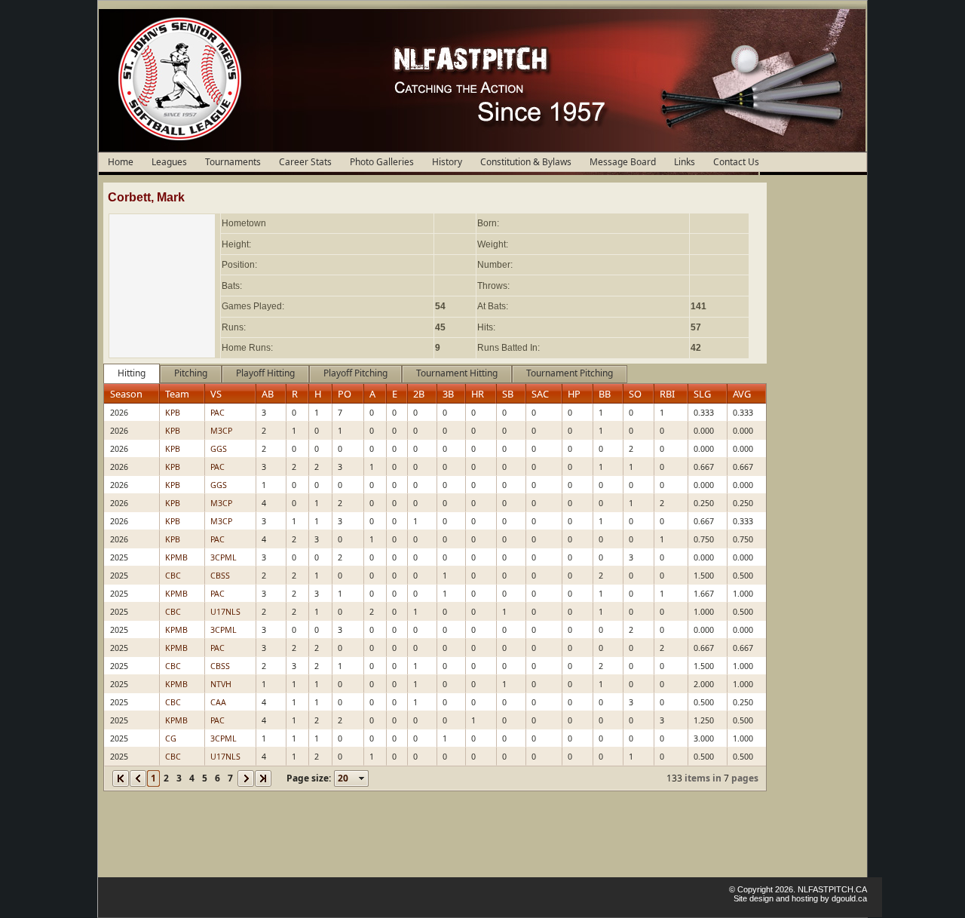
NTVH (220, 684)
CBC (173, 575)
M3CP (221, 430)
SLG (702, 394)
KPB (172, 412)
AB (268, 394)
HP (574, 394)
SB (507, 394)
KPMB (176, 557)
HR (477, 394)
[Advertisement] (815, 409)
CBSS (220, 575)
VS (216, 394)
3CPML (223, 557)
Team (177, 394)
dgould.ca (849, 898)
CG (170, 738)
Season (126, 394)
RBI (667, 394)
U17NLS (225, 611)
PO (344, 394)
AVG (742, 394)
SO (635, 394)
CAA (218, 702)
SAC (540, 394)
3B (448, 394)
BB (605, 394)
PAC (217, 412)
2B (418, 394)
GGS (218, 449)
